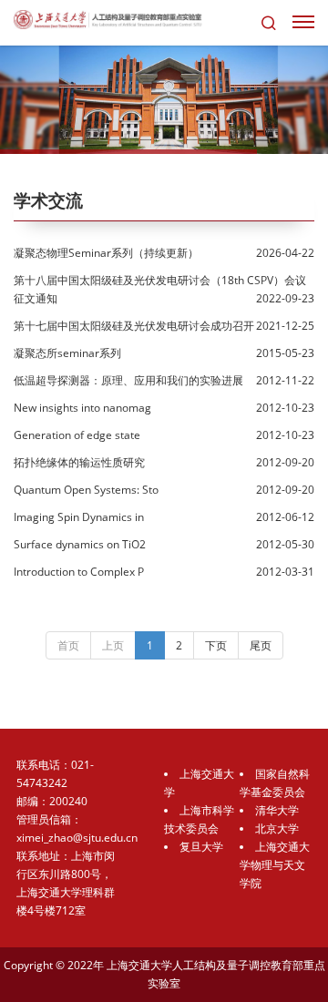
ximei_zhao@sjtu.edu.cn (77, 837)
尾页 (261, 645)
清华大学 (277, 810)
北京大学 (277, 828)
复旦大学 (201, 846)
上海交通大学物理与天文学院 (275, 865)
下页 (216, 645)
